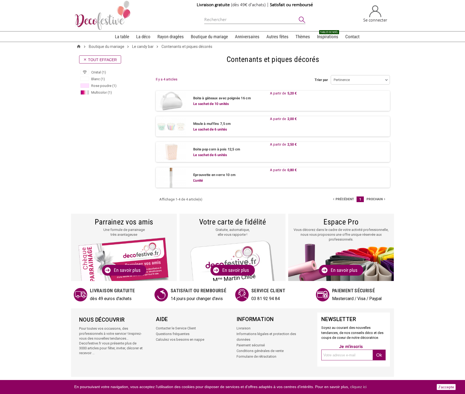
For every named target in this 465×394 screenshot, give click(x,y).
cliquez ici (358, 387)
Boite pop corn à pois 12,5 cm (216, 149)
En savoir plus (127, 270)
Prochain (376, 199)
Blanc (98, 79)
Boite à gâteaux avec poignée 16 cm (222, 98)
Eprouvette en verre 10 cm (214, 175)
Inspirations (327, 35)
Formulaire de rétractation (256, 356)
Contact (352, 36)
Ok (379, 355)
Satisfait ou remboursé (291, 5)
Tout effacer (100, 60)
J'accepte (446, 387)
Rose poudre (104, 86)
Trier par (321, 80)
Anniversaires (247, 36)
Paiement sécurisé (251, 345)
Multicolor (101, 92)
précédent (343, 199)
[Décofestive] (102, 15)
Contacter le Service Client (176, 328)
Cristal (98, 72)
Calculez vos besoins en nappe (180, 339)
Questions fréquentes (172, 334)
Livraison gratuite (213, 5)
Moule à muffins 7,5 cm (212, 124)
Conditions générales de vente (260, 351)
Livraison (244, 328)
